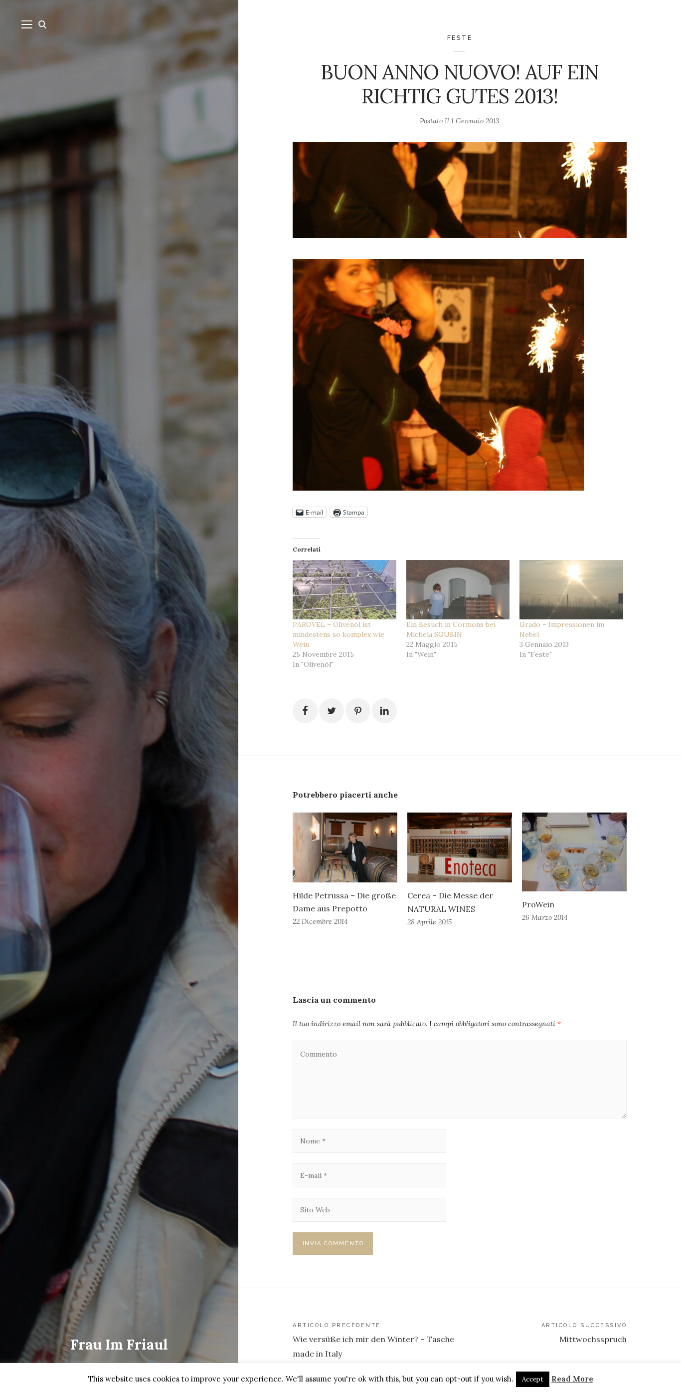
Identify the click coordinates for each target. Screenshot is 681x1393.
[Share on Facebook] (305, 710)
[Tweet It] (331, 710)
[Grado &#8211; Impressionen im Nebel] (571, 589)
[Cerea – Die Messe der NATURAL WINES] (459, 847)
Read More (572, 1379)
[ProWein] (574, 852)
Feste (460, 37)
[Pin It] (357, 710)
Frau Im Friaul (119, 1345)
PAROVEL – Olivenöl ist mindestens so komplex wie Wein (338, 634)
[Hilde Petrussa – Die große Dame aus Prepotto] (345, 847)
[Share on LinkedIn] (384, 710)
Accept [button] (532, 1379)
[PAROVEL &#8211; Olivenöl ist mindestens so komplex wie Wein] (344, 589)
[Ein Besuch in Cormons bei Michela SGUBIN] (458, 589)
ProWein (538, 904)
